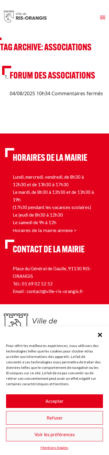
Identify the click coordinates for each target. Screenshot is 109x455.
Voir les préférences (55, 434)
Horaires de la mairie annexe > (45, 230)
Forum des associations (52, 76)
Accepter (54, 401)
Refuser (55, 417)
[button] (100, 334)
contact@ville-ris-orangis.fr (55, 291)
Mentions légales (54, 447)
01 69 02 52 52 (37, 283)
